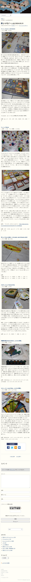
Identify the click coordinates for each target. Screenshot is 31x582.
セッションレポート (23, 25)
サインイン (12, 469)
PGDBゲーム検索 (4, 572)
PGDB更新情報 (4, 570)
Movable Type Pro (26, 579)
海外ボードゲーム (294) (7, 550)
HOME (2, 569)
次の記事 (18, 456)
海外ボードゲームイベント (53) (9, 537)
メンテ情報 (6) (6, 544)
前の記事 (13, 456)
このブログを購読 (6, 563)
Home (2, 18)
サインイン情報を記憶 (7, 504)
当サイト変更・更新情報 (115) (9, 548)
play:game (5, 6)
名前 (2, 490)
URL (2, 499)
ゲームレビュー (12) (7, 539)
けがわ (13, 25)
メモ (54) (4, 543)
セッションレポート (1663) (8, 541)
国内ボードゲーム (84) (7, 546)
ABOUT (2, 575)
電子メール (3, 494)
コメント (3, 474)
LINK (2, 573)
